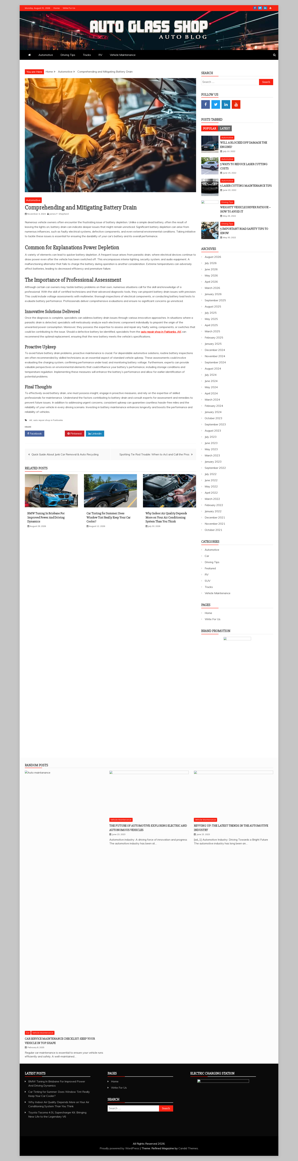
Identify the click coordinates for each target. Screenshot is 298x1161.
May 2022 (211, 486)
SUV (207, 580)
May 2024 (211, 387)
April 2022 (211, 492)
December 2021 (215, 517)
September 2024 (215, 362)
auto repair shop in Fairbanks (48, 420)
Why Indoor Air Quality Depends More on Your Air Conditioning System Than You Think (166, 517)
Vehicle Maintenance (123, 55)
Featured (210, 568)
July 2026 (211, 263)
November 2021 (215, 523)
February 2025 (214, 337)
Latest (225, 128)
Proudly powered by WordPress (120, 1148)
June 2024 (211, 381)
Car (207, 556)
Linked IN (265, 7)
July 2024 (211, 374)
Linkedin (96, 433)
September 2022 (215, 468)
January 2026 (213, 294)
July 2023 (211, 436)
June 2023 (211, 443)
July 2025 (211, 312)
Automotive (45, 55)
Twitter (260, 7)
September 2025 (215, 300)
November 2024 (215, 356)
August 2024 (213, 368)
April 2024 (211, 393)
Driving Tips (68, 55)
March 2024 (212, 399)
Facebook (255, 7)
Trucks (87, 55)
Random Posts (36, 765)
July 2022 (211, 474)
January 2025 (213, 343)
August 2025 (213, 306)
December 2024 (215, 350)
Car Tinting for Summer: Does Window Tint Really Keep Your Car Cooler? (109, 517)
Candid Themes (188, 1148)
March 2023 (212, 455)
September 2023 (215, 424)
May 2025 (211, 319)
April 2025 (211, 325)
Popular (209, 128)
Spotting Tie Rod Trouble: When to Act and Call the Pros (154, 454)
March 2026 (212, 288)
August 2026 (213, 257)
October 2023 (213, 418)
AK (30, 420)
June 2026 (211, 269)
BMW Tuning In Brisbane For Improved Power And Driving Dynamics (46, 517)
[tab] (209, 128)
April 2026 (211, 281)
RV (100, 55)
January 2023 (213, 461)
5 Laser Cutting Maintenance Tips (246, 186)
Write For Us (69, 8)
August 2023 (213, 430)
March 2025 (212, 331)
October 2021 (213, 530)
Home (56, 8)
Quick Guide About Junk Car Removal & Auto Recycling (65, 454)
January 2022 (213, 511)
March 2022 (212, 499)
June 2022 (211, 480)
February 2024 (214, 405)
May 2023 (211, 449)
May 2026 (211, 275)
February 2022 (214, 505)
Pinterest (76, 433)
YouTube (270, 7)
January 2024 (213, 412)
